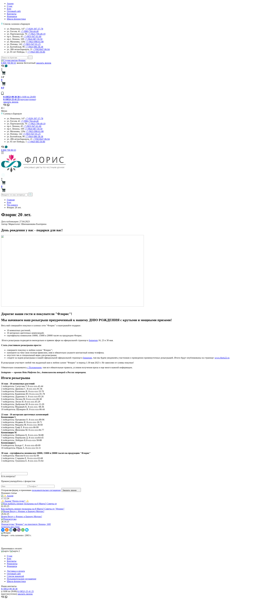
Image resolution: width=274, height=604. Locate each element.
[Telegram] (11, 530)
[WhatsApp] (23, 530)
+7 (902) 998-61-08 (35, 41)
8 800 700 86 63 (8, 63)
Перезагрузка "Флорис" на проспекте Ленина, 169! (26, 524)
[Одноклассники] (7, 530)
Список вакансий (15, 576)
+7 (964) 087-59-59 (33, 39)
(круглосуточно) (19, 99)
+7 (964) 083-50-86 (36, 52)
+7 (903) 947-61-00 (32, 36)
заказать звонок (43, 63)
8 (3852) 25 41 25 (25, 591)
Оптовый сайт (14, 11)
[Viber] (19, 530)
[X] (15, 530)
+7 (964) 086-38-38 (34, 47)
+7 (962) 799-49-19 (36, 34)
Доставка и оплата (16, 571)
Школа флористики (16, 19)
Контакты (11, 14)
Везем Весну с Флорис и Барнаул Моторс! (21, 516)
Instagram (93, 340)
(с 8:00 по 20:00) (19, 97)
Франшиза (12, 16)
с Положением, (34, 367)
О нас (9, 6)
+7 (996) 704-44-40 (30, 31)
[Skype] (27, 530)
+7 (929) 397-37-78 (34, 29)
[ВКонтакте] (3, 530)
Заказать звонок (70, 490)
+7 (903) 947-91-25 (32, 44)
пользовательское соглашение (46, 490)
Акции (10, 3)
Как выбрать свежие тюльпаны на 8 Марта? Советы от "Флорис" (33, 509)
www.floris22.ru (222, 358)
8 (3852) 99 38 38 (9, 589)
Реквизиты (12, 563)
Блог (9, 8)
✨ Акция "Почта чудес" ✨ (15, 501)
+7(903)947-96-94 (41, 49)
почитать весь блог (10, 527)
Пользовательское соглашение (21, 579)
